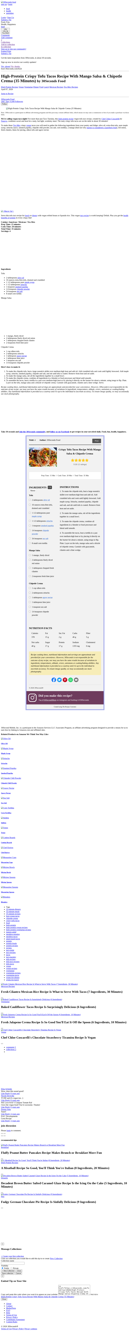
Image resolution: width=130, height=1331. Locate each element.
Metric (33, 491)
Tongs (3, 833)
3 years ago (15, 1121)
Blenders (4, 902)
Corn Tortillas (6, 813)
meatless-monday (13, 934)
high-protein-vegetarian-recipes (18, 930)
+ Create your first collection (12, 1256)
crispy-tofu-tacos (12, 921)
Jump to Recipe (7, 94)
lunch (27, 215)
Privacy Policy (12, 1317)
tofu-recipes (10, 959)
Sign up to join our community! (13, 49)
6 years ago (15, 1107)
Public (7, 1268)
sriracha (24, 284)
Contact (9, 1306)
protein (9, 941)
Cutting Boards (6, 842)
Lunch (46, 87)
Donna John (6, 1109)
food (8, 9)
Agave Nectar (6, 793)
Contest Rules (11, 1322)
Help (8, 1313)
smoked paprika (21, 287)
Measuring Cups (7, 862)
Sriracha (4, 763)
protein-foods (11, 943)
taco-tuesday (11, 957)
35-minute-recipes (13, 914)
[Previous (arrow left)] (2, 1135)
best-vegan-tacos (12, 916)
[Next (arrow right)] (5, 1135)
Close (19, 1271)
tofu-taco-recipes (12, 962)
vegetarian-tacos (12, 975)
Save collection (7, 1273)
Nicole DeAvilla (7, 1096)
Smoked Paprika (7, 773)
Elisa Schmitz (6, 1089)
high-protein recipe (66, 119)
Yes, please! (6, 66)
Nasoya (4, 121)
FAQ (8, 1310)
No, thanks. (15, 66)
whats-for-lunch (12, 980)
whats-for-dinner (12, 977)
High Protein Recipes (9, 87)
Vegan (21, 87)
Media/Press (11, 1308)
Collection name (7, 1261)
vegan (28, 125)
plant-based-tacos (13, 939)
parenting (10, 13)
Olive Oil (4, 743)
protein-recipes (12, 946)
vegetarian (10, 971)
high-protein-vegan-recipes (17, 927)
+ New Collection (8, 1271)
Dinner (36, 87)
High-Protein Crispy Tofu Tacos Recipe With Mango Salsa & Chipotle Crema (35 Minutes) (37, 1297)
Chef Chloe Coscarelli (110, 119)
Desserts (4, 1178)
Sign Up (10, 17)
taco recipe (84, 215)
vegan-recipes (11, 968)
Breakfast (5, 1147)
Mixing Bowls (6, 872)
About (8, 1304)
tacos (8, 955)
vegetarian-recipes (13, 973)
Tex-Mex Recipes (71, 87)
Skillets (3, 823)
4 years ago (15, 1114)
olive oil (21, 278)
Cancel (18, 1273)
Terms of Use (11, 1315)
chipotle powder (23, 289)
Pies (2, 1196)
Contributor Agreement (15, 1319)
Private (15, 1268)
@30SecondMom (49, 700)
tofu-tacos (10, 964)
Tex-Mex (16, 125)
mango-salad (11, 932)
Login (3, 17)
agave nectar (22, 356)
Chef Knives (5, 852)
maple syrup (29, 282)
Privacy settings (31, 1329)
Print (97, 441)
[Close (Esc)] (2, 1133)
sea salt (19, 291)
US (49, 487)
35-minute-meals (12, 911)
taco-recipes (11, 952)
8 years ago (15, 1093)
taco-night (10, 950)
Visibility (4, 1266)
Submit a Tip (6, 20)
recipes (9, 948)
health (8, 11)
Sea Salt (4, 803)
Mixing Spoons (6, 882)
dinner (34, 215)
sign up (4, 4)
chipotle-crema (12, 918)
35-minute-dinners (13, 909)
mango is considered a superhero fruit (102, 128)
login (10, 4)
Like (3, 1093)
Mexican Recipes (56, 87)
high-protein (11, 925)
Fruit (41, 87)
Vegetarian (28, 87)
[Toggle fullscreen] (5, 1133)
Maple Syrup (5, 753)
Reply (7, 1093)
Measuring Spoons (7, 892)
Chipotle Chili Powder (9, 783)
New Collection (56, 1258)
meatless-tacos (12, 937)
